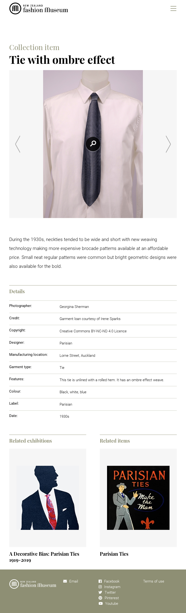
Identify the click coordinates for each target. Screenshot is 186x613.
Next (168, 144)
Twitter (110, 592)
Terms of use (153, 581)
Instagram (112, 587)
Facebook (111, 581)
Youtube (111, 603)
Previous (17, 144)
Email (73, 581)
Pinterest (112, 598)
